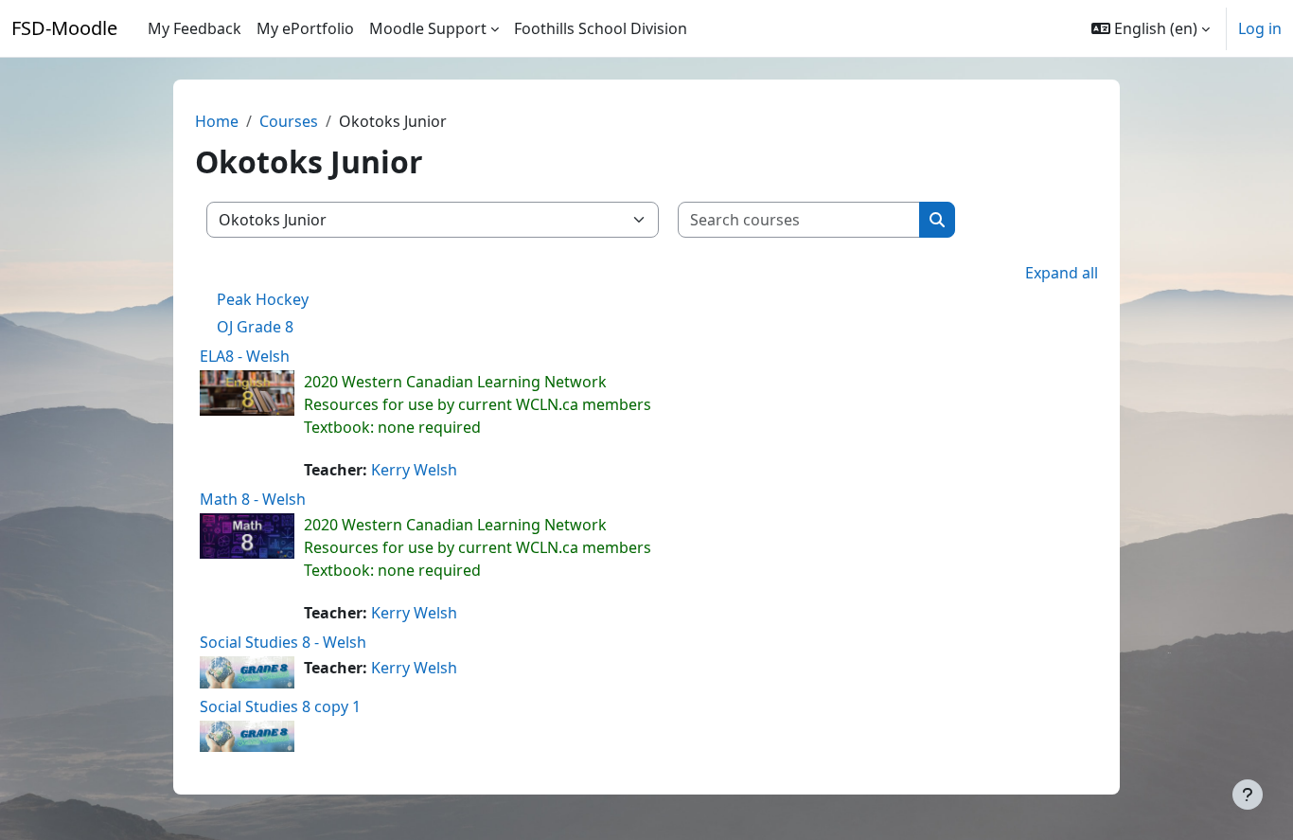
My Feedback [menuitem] (194, 28)
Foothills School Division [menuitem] (600, 28)
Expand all (1061, 272)
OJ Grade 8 (255, 326)
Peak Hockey (263, 299)
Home (217, 121)
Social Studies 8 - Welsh (283, 642)
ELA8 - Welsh (245, 356)
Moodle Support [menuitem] (428, 28)
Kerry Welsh (414, 469)
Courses (288, 121)
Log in (1260, 28)
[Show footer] (1247, 794)
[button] (1150, 28)
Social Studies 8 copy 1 (280, 706)
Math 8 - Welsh (253, 499)
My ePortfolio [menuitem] (305, 28)
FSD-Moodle (64, 28)
